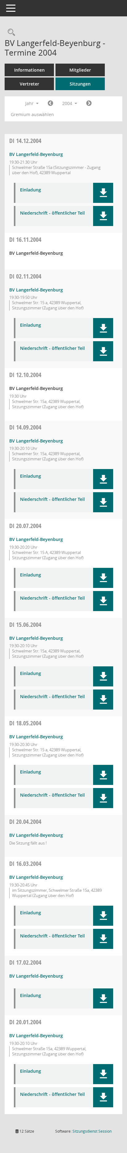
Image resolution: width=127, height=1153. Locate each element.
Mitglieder (80, 70)
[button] (103, 193)
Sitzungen (80, 84)
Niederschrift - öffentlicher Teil (52, 213)
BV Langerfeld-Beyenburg (36, 154)
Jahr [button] (30, 103)
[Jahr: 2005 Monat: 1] (89, 103)
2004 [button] (67, 103)
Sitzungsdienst (92, 1131)
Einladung (30, 190)
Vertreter (29, 84)
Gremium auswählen (32, 114)
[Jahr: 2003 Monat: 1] (50, 103)
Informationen (29, 70)
